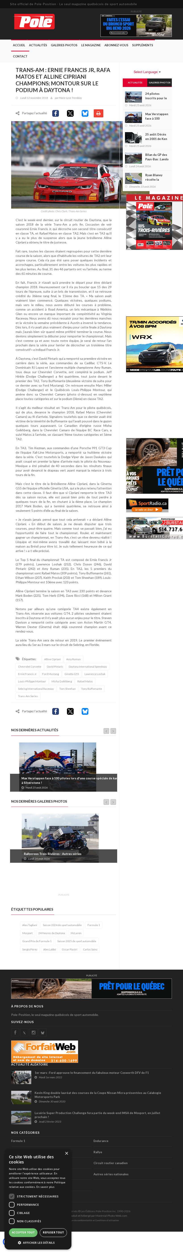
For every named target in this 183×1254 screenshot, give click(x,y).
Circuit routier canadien (111, 1163)
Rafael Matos (85, 681)
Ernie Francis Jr (27, 674)
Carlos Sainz (90, 949)
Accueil (19, 45)
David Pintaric (55, 666)
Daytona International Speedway (88, 666)
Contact (20, 56)
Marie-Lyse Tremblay (70, 97)
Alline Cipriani (52, 659)
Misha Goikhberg (62, 681)
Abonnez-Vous (116, 45)
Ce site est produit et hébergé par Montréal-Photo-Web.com (91, 1215)
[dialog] (37, 1199)
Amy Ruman (73, 659)
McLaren (76, 933)
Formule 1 (93, 925)
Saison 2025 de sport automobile (76, 941)
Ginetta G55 (71, 674)
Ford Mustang (50, 674)
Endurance (101, 1141)
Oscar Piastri (69, 949)
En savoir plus (45, 1187)
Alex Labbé (49, 949)
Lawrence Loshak (95, 674)
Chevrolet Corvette (29, 666)
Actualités (38, 45)
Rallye (98, 1152)
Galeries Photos (64, 45)
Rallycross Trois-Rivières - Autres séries (42, 854)
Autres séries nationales (111, 1174)
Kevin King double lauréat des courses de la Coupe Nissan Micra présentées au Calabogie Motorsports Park (98, 1095)
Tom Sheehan (67, 688)
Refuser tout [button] (53, 1232)
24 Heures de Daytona (51, 933)
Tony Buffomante (91, 688)
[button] (38, 1242)
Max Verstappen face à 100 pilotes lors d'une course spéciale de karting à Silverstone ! (64, 780)
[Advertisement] (92, 881)
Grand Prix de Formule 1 (37, 941)
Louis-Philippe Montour (32, 681)
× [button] (66, 1153)
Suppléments (142, 45)
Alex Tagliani (29, 925)
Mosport (27, 933)
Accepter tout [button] (23, 1232)
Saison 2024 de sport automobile (62, 925)
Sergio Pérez (29, 949)
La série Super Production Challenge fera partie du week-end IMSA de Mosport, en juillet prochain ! (97, 1115)
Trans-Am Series (28, 696)
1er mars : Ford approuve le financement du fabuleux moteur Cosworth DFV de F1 (92, 1072)
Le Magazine (91, 45)
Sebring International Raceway (36, 688)
